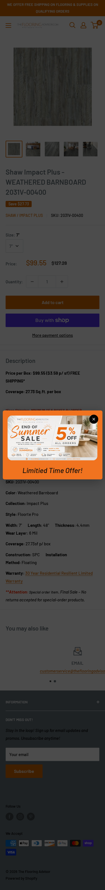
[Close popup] (93, 419)
